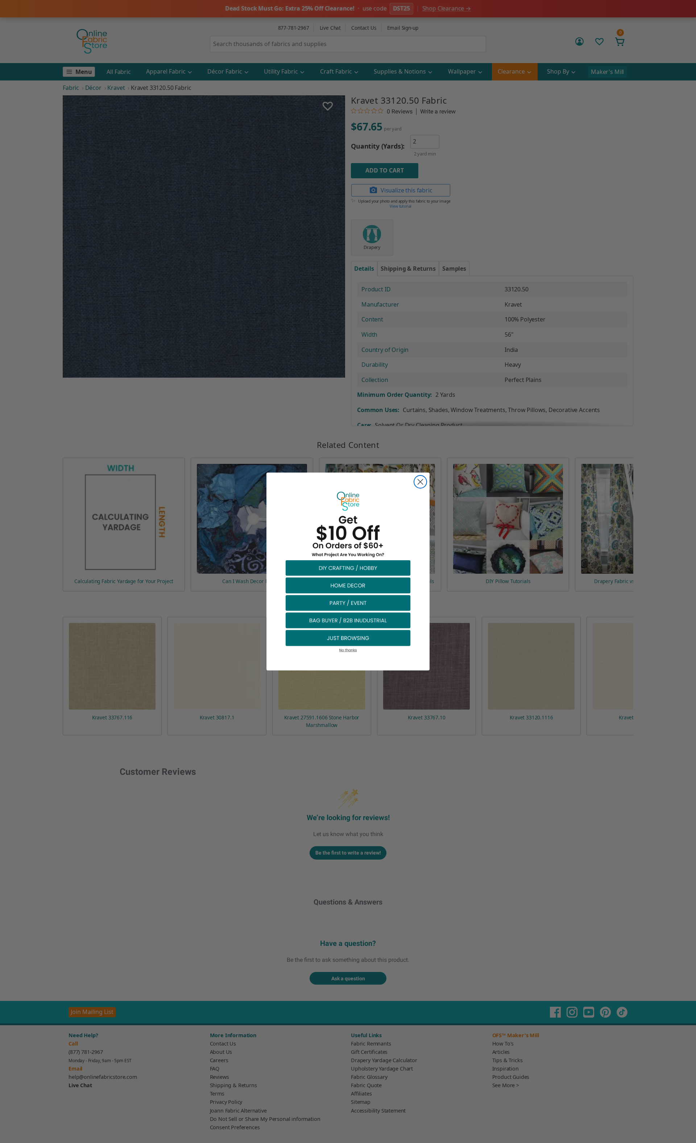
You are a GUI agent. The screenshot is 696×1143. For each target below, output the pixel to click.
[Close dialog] (420, 481)
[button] (348, 567)
